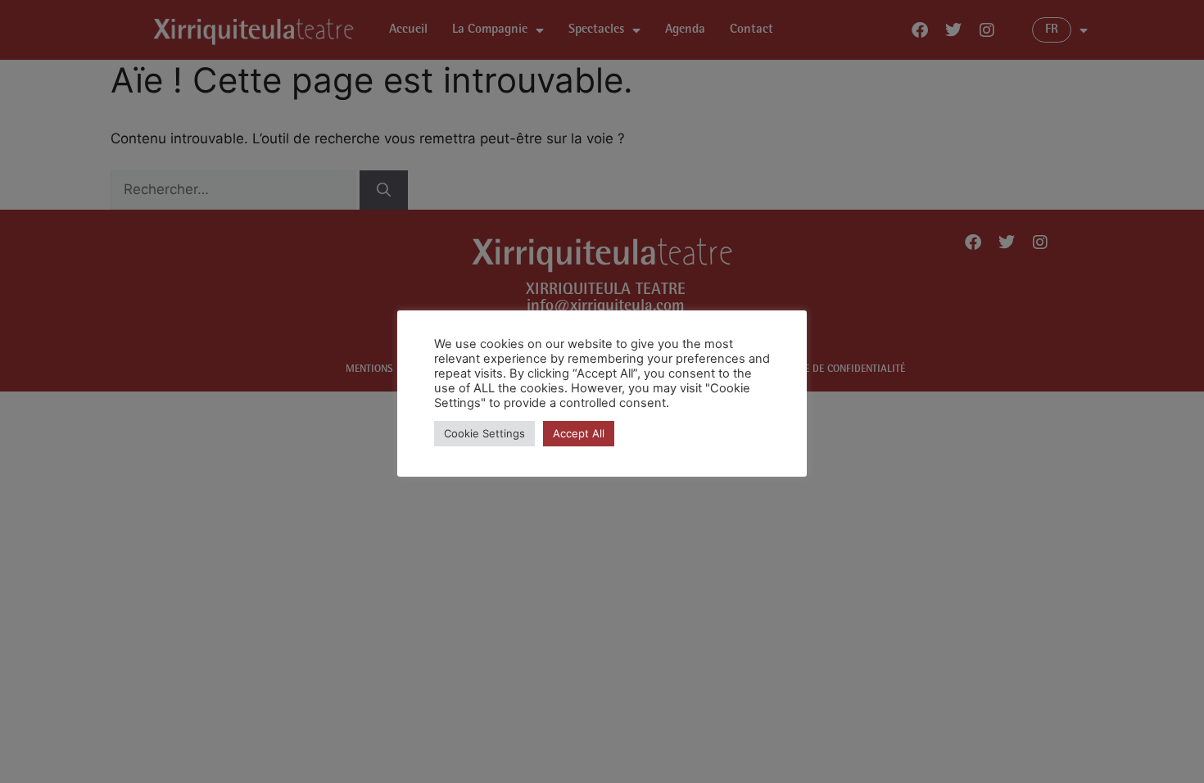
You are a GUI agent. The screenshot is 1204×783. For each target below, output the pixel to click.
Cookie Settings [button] (484, 433)
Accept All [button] (578, 433)
